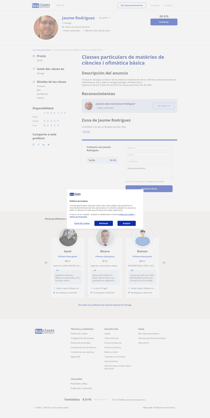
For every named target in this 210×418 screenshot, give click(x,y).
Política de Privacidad (78, 217)
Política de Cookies (126, 214)
